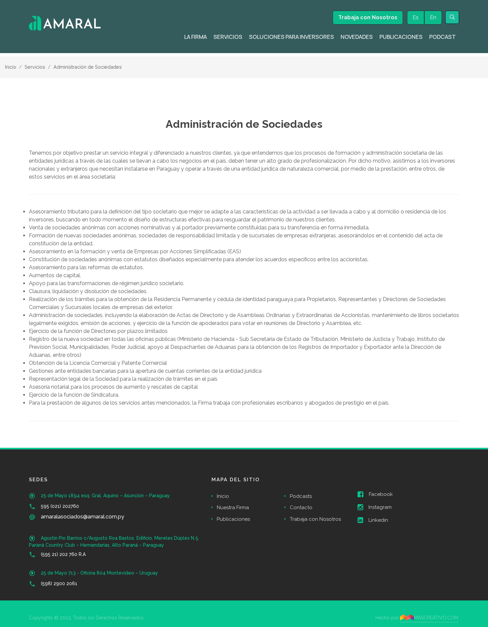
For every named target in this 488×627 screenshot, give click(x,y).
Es (416, 17)
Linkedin (378, 520)
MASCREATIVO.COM (436, 617)
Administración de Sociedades (87, 67)
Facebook (381, 494)
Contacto (301, 507)
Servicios (35, 67)
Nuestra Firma (233, 507)
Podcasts (301, 496)
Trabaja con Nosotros (367, 17)
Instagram (380, 507)
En (433, 17)
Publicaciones (233, 519)
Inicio (10, 67)
